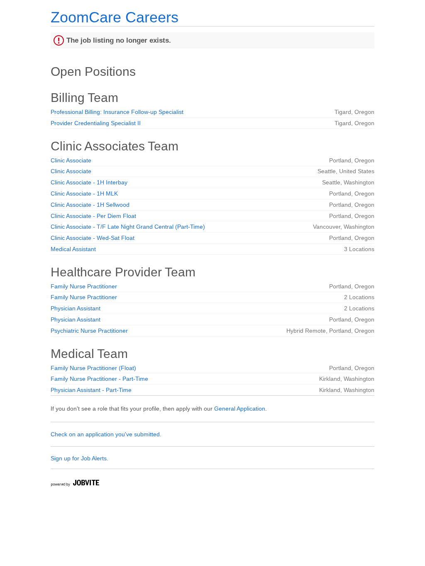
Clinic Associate (71, 160)
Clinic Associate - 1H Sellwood (90, 204)
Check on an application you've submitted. (106, 434)
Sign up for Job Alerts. (79, 458)
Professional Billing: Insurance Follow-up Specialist (117, 112)
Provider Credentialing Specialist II (96, 123)
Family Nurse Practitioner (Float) (93, 368)
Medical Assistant (73, 249)
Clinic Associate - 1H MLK (84, 193)
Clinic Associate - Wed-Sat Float (92, 238)
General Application (239, 408)
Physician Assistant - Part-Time (91, 390)
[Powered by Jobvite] (75, 484)
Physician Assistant (75, 308)
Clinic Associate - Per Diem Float (93, 216)
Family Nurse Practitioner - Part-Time (99, 378)
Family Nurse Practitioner (84, 286)
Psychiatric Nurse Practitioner (89, 330)
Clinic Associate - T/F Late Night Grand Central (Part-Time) (128, 226)
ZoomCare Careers (114, 17)
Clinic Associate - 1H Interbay (89, 182)
